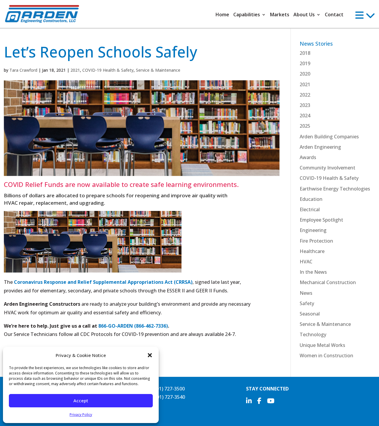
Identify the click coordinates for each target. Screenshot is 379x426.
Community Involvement (327, 167)
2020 (305, 74)
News (306, 293)
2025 (305, 126)
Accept (80, 400)
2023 (305, 105)
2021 (75, 70)
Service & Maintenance (158, 70)
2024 (305, 115)
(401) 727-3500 (168, 388)
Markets (279, 15)
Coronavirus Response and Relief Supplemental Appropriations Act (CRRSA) (103, 282)
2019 (305, 63)
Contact (334, 15)
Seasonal (310, 313)
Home (222, 15)
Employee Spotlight (321, 220)
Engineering (313, 230)
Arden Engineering (320, 147)
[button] (150, 355)
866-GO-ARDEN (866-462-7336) (133, 326)
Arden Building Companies (329, 136)
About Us (304, 15)
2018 (305, 53)
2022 (305, 95)
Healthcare (312, 251)
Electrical (310, 209)
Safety (307, 303)
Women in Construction (326, 355)
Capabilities (246, 15)
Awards (308, 157)
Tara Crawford (23, 70)
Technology (313, 334)
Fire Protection (316, 241)
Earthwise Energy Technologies (335, 188)
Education (311, 199)
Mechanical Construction (328, 282)
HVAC (306, 261)
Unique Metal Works (322, 345)
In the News (313, 272)
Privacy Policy (81, 414)
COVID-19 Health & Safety (108, 70)
